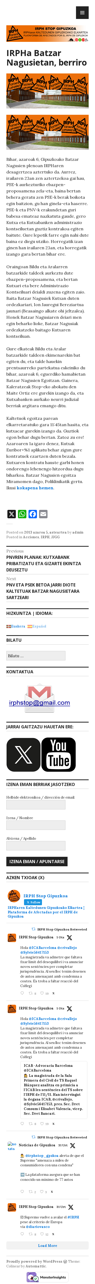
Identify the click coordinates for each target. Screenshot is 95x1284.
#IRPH (73, 1217)
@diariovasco (38, 1227)
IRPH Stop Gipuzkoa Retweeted (62, 929)
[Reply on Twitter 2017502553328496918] (23, 1234)
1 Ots (60, 937)
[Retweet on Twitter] (33, 929)
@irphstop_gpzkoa (42, 1155)
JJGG (55, 537)
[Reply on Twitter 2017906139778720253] (23, 994)
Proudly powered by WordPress (34, 1261)
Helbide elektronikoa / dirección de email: (40, 797)
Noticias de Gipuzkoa (37, 1145)
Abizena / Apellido (21, 838)
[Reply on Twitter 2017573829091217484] (23, 1192)
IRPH (45, 537)
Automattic (36, 1266)
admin (77, 532)
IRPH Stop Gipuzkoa (36, 937)
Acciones (31, 537)
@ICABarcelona (42, 947)
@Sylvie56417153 (34, 952)
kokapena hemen (35, 487)
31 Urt (63, 1145)
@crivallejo (67, 947)
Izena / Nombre (19, 818)
